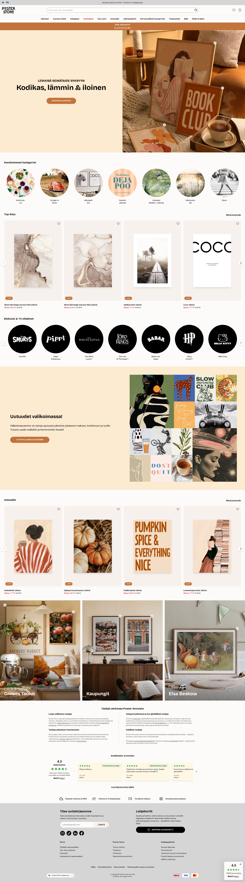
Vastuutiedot (119, 867)
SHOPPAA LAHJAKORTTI (162, 830)
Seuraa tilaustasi (168, 847)
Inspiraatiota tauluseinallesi (71, 856)
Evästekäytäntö (105, 867)
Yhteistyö (117, 850)
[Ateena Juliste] (120, 616)
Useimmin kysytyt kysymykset (174, 853)
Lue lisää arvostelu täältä (122, 787)
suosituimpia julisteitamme (144, 741)
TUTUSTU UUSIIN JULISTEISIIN (29, 440)
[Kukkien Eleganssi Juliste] (164, 125)
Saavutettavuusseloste (122, 856)
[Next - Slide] (241, 186)
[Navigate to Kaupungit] (122, 650)
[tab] (234, 10)
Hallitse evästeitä (168, 859)
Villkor (93, 867)
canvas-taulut (65, 739)
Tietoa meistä (118, 847)
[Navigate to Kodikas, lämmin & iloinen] (61, 91)
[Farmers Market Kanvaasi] (5, 605)
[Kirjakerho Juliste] (222, 88)
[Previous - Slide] (4, 186)
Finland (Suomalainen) (60, 875)
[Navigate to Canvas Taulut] (40, 650)
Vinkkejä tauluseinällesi (69, 847)
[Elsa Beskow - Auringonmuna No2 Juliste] (237, 628)
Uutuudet (10, 499)
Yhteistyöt (117, 853)
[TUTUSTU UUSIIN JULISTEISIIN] (183, 428)
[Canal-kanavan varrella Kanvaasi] (66, 655)
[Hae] (196, 10)
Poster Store (128, 874)
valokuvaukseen (63, 723)
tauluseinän (81, 741)
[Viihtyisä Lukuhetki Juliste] (215, 43)
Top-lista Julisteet (67, 850)
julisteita (137, 719)
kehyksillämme (160, 723)
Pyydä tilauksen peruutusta (172, 856)
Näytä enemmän (233, 215)
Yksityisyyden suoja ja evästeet (140, 867)
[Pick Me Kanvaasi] (73, 612)
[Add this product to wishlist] (58, 223)
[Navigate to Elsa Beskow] (205, 650)
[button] (233, 871)
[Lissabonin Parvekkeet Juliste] (152, 616)
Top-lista (9, 214)
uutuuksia (174, 741)
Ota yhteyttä (166, 850)
